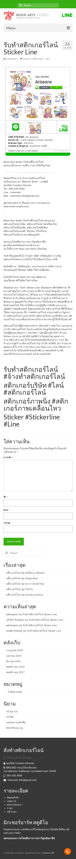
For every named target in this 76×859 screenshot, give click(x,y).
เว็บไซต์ (7, 523)
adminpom (12, 59)
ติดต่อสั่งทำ (13, 797)
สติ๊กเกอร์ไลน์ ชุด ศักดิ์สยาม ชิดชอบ (25, 572)
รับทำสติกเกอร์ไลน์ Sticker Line (40, 614)
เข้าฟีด (10, 716)
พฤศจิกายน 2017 (15, 672)
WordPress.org (14, 727)
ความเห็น (8, 457)
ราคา (10, 808)
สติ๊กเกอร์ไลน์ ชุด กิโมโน (19, 589)
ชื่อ (5, 497)
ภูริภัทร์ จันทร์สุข (15, 619)
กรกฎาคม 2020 (14, 650)
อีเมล (6, 510)
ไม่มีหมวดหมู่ (37, 59)
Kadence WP (48, 853)
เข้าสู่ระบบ (12, 711)
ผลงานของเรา (15, 804)
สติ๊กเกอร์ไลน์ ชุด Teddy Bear (22, 578)
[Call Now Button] (67, 851)
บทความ (11, 801)
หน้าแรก (11, 811)
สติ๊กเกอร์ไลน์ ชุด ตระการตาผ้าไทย (25, 583)
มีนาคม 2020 (13, 661)
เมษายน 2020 (13, 655)
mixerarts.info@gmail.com (22, 780)
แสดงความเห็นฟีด (16, 722)
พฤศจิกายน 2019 (15, 666)
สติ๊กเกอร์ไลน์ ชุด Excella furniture (24, 594)
